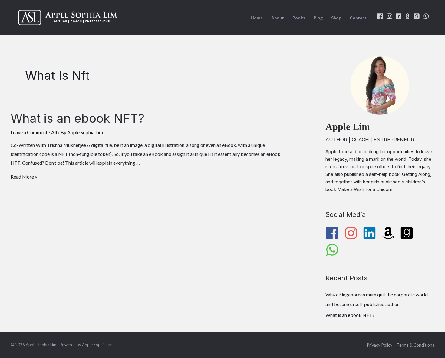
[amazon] (408, 16)
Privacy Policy (379, 344)
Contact (358, 18)
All (54, 132)
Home (257, 18)
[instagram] (390, 16)
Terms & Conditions (415, 344)
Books (298, 18)
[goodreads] (418, 16)
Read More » (24, 176)
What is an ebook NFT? (77, 118)
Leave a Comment (29, 132)
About (277, 18)
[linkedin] (399, 16)
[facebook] (381, 16)
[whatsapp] (427, 16)
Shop (336, 18)
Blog (318, 18)
